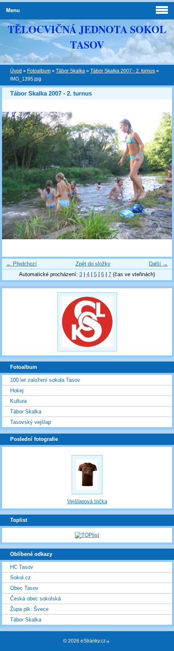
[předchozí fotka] (15, 175)
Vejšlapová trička (87, 501)
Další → (158, 264)
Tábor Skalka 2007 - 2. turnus (122, 70)
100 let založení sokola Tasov (45, 380)
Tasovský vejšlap (30, 422)
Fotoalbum (39, 70)
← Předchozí (21, 264)
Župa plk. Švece (29, 609)
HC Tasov (21, 567)
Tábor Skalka (70, 70)
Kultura (18, 401)
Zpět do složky (93, 264)
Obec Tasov (24, 588)
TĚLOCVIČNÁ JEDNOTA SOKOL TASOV (87, 36)
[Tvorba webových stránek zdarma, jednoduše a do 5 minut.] (108, 641)
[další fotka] (159, 175)
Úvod (16, 70)
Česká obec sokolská (35, 599)
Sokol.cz (20, 577)
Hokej (16, 390)
